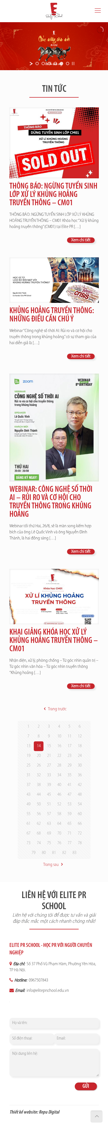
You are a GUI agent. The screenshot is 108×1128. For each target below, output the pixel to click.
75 (49, 843)
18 (80, 746)
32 (39, 775)
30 (80, 765)
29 (69, 765)
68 (39, 833)
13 (28, 746)
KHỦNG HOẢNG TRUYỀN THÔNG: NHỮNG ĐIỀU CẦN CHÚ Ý (51, 315)
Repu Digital (49, 1112)
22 (59, 756)
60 (80, 814)
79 (33, 853)
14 (39, 746)
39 (49, 785)
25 (28, 765)
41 (69, 785)
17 (69, 746)
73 (28, 843)
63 (49, 824)
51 (49, 804)
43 (28, 794)
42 (80, 785)
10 (59, 736)
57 (49, 814)
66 (80, 824)
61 (28, 824)
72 (80, 833)
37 (28, 785)
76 (59, 843)
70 (59, 833)
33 (49, 775)
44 (39, 794)
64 (59, 824)
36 (80, 775)
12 (80, 736)
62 (39, 824)
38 (39, 785)
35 (69, 775)
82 (64, 853)
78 (80, 843)
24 (80, 756)
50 (39, 804)
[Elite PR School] (54, 11)
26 (39, 765)
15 (49, 746)
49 (28, 804)
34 (59, 775)
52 (59, 804)
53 (69, 804)
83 (74, 853)
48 (80, 794)
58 (59, 814)
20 (39, 756)
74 (39, 843)
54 (80, 804)
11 (69, 736)
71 (69, 833)
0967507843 (38, 980)
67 (28, 833)
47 (69, 794)
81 (54, 853)
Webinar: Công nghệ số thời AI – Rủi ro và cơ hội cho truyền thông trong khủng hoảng (50, 502)
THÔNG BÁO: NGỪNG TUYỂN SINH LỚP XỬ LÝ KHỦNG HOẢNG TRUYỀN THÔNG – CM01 (53, 194)
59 (69, 814)
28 (59, 765)
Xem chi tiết (81, 240)
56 (39, 814)
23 (69, 756)
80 (44, 853)
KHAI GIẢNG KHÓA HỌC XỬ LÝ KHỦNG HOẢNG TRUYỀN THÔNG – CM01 (53, 640)
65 (69, 824)
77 (69, 843)
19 (28, 756)
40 (59, 785)
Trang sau (51, 865)
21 (49, 756)
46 (59, 794)
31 (28, 775)
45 (49, 794)
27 (49, 765)
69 (49, 833)
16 (59, 746)
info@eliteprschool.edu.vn (47, 990)
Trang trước (57, 709)
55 (28, 814)
